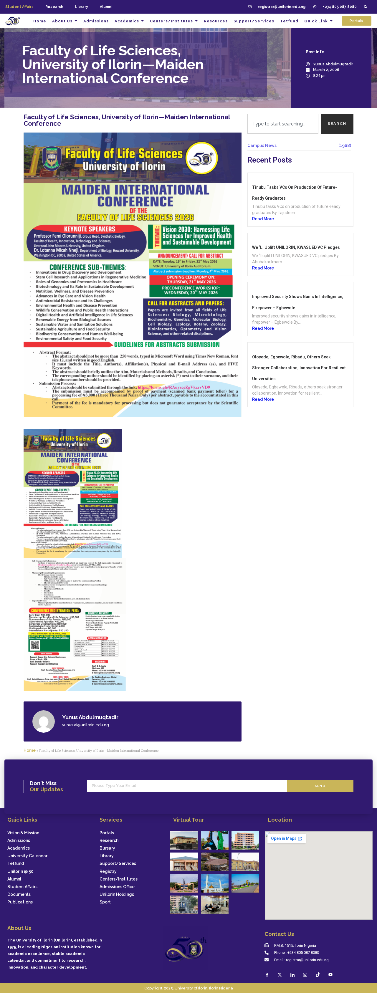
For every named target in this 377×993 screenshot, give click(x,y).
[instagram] (305, 974)
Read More (263, 218)
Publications (20, 902)
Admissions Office (117, 886)
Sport (105, 902)
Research (54, 7)
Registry (108, 871)
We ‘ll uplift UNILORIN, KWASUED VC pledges (296, 247)
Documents (19, 894)
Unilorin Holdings (117, 894)
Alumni (106, 7)
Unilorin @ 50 (20, 871)
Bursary (107, 848)
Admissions (18, 840)
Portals (107, 833)
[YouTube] (330, 974)
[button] (365, 6)
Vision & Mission (23, 833)
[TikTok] (317, 974)
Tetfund (15, 863)
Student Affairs (22, 886)
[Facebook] (267, 974)
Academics (18, 848)
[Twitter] (279, 974)
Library (81, 7)
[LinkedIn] (292, 974)
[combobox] (282, 124)
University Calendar (27, 856)
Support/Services (118, 863)
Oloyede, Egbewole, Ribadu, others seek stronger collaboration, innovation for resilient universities (299, 368)
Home (30, 750)
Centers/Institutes (119, 879)
